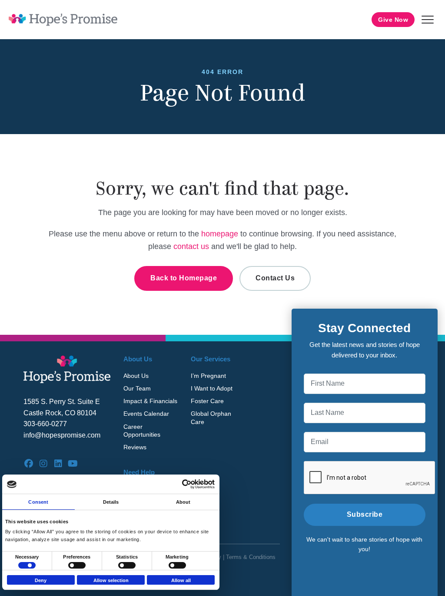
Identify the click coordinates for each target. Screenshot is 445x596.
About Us (136, 375)
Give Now (393, 19)
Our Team (137, 388)
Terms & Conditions (251, 557)
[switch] (77, 565)
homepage (219, 233)
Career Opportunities (141, 430)
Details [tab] (111, 502)
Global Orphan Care (211, 417)
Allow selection (111, 580)
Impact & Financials (150, 400)
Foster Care (207, 400)
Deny (40, 580)
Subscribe (365, 514)
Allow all (181, 580)
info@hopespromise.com (61, 435)
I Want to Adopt (211, 388)
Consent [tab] (38, 502)
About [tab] (183, 502)
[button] (427, 19)
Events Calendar (146, 413)
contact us (191, 246)
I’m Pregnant (208, 375)
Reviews (134, 447)
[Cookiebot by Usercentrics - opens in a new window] (177, 484)
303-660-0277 (45, 424)
